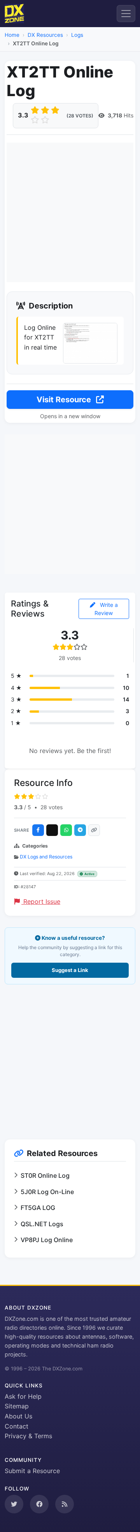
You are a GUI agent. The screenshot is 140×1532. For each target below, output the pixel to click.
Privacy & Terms (28, 1436)
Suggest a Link (70, 970)
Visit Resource (65, 399)
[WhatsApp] (66, 830)
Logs (77, 35)
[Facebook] (38, 830)
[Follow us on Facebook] (39, 1504)
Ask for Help (23, 1396)
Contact (16, 1426)
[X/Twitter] (52, 830)
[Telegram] (80, 830)
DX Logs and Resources (46, 857)
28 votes (51, 807)
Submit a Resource (32, 1471)
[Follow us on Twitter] (14, 1504)
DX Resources (45, 35)
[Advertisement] (70, 212)
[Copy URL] (94, 830)
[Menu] (126, 13)
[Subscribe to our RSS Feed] (64, 1504)
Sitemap (17, 1406)
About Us (18, 1416)
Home (12, 35)
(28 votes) (79, 116)
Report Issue (40, 901)
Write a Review (106, 608)
